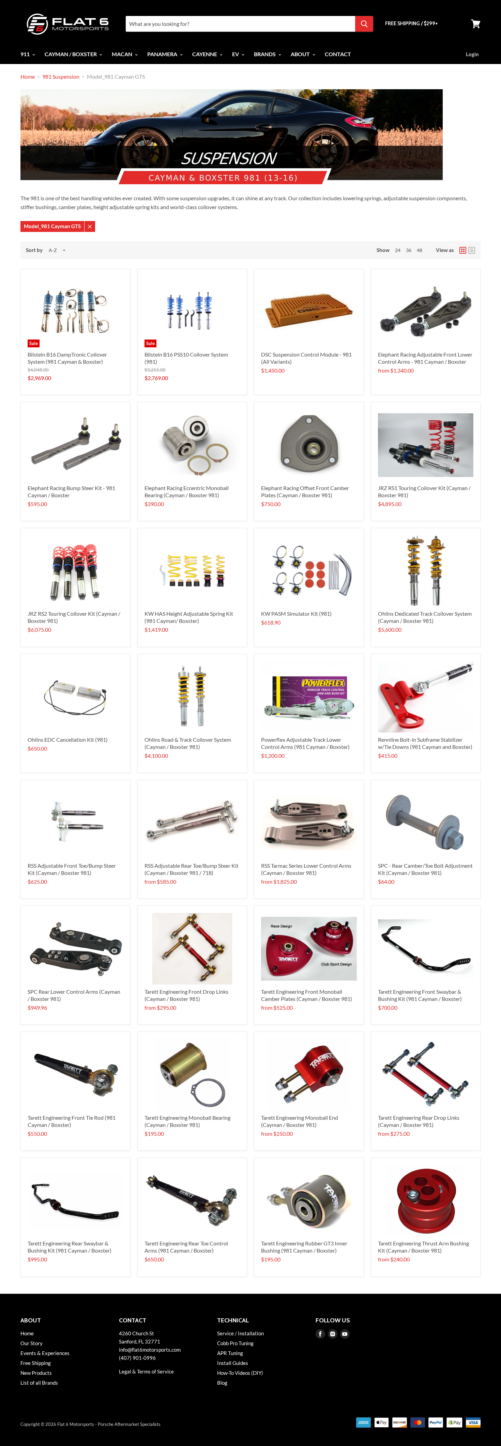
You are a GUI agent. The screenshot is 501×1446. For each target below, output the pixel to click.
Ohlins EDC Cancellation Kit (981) (68, 739)
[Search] (364, 24)
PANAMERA (162, 54)
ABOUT (301, 54)
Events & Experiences (45, 1353)
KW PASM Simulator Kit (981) (296, 613)
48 (419, 250)
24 (397, 250)
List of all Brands (39, 1383)
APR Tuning (230, 1353)
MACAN (122, 54)
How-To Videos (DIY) (240, 1373)
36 (408, 250)
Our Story (31, 1343)
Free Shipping (35, 1363)
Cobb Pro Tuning (235, 1343)
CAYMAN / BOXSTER (71, 54)
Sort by (34, 250)
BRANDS (265, 54)
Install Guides (232, 1363)
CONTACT (338, 54)
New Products (36, 1373)
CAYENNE (205, 54)
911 (25, 54)
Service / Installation (240, 1333)
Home (27, 77)
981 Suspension (60, 77)
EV (236, 54)
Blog (222, 1383)
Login (472, 54)
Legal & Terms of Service (146, 1371)
